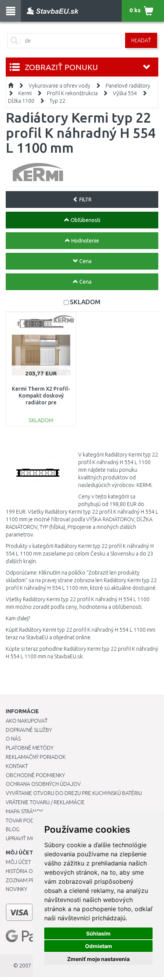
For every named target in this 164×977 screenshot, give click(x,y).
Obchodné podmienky (35, 775)
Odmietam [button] (98, 946)
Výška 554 (125, 93)
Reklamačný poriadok (36, 757)
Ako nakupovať (27, 721)
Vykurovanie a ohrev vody (59, 86)
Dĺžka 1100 (21, 101)
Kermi (25, 93)
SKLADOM (85, 301)
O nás (13, 739)
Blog (12, 829)
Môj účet (18, 862)
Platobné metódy (29, 748)
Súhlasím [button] (98, 933)
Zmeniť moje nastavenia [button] (98, 959)
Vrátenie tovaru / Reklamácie (45, 802)
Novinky (16, 889)
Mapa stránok (24, 811)
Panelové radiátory (128, 86)
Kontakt (17, 766)
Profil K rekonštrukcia (72, 93)
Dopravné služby (29, 730)
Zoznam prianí (25, 880)
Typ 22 (57, 101)
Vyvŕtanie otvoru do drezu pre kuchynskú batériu (74, 793)
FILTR (85, 199)
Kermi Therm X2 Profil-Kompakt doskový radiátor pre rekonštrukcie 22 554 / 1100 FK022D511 (41, 403)
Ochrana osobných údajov (43, 784)
